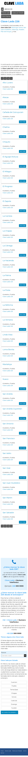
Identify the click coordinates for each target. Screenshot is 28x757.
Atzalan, (21, 29)
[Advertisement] (14, 48)
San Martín (7, 498)
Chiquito (6, 142)
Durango (14, 704)
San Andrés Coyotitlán (12, 409)
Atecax (6, 97)
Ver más (22, 92)
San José (6, 468)
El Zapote (7, 201)
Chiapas (14, 693)
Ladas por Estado (18, 13)
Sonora (14, 697)
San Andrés (8, 394)
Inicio (2, 751)
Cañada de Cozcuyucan (13, 112)
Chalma (6, 127)
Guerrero (14, 682)
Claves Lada (6, 13)
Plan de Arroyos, (6, 31)
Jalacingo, (15, 29)
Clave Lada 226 (8, 89)
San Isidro (7, 453)
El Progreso (8, 186)
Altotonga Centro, (17, 27)
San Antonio (8, 424)
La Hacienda (8, 260)
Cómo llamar (6, 16)
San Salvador (8, 512)
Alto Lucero (8, 82)
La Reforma (8, 305)
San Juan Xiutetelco (11, 483)
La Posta (6, 290)
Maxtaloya (7, 364)
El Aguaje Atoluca (10, 157)
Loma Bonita (8, 349)
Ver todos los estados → (9, 712)
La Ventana (8, 320)
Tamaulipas (14, 689)
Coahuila (14, 700)
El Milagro (7, 171)
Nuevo (5, 379)
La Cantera (7, 216)
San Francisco (9, 438)
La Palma (7, 275)
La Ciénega (7, 246)
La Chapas (7, 231)
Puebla (14, 686)
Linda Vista (7, 335)
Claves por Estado (17, 751)
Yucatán (14, 708)
